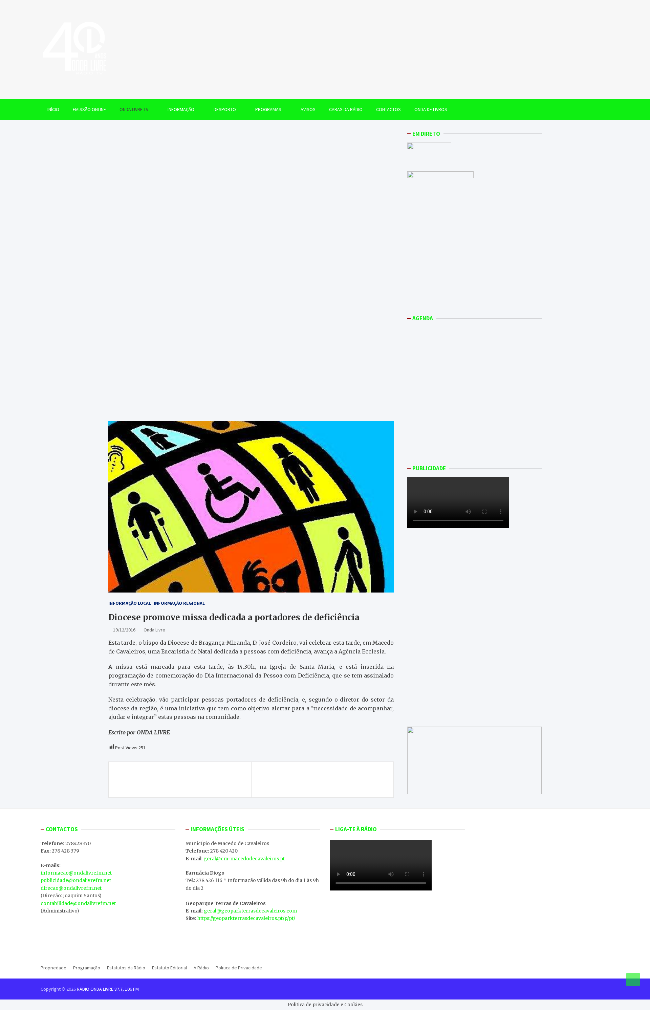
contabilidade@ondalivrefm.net (78, 903)
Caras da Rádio (346, 109)
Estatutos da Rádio (126, 968)
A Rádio (201, 968)
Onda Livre (154, 630)
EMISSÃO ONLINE (89, 109)
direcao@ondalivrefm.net (71, 888)
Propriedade (53, 968)
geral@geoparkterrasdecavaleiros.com (250, 911)
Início (53, 109)
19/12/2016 (124, 630)
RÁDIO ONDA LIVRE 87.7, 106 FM (108, 989)
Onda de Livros (430, 109)
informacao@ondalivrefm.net (76, 873)
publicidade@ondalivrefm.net (76, 880)
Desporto (225, 109)
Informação (181, 109)
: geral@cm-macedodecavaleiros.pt (243, 859)
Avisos (308, 109)
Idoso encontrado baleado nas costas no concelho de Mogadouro (173, 779)
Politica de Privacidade (239, 968)
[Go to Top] (633, 979)
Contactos (388, 109)
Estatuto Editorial (169, 968)
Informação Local (129, 603)
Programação (86, 968)
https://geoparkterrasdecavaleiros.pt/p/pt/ (246, 918)
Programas (268, 109)
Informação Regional (179, 603)
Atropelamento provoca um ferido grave (328, 776)
